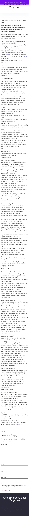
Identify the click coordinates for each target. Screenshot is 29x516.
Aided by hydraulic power (16, 87)
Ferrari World (8, 83)
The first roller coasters (8, 276)
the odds (9, 41)
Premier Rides (17, 166)
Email (3, 471)
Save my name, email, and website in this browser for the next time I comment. (13, 486)
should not (11, 396)
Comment (4, 444)
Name (3, 464)
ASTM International (17, 172)
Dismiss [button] (22, 2)
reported (8, 54)
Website (3, 477)
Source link (4, 431)
